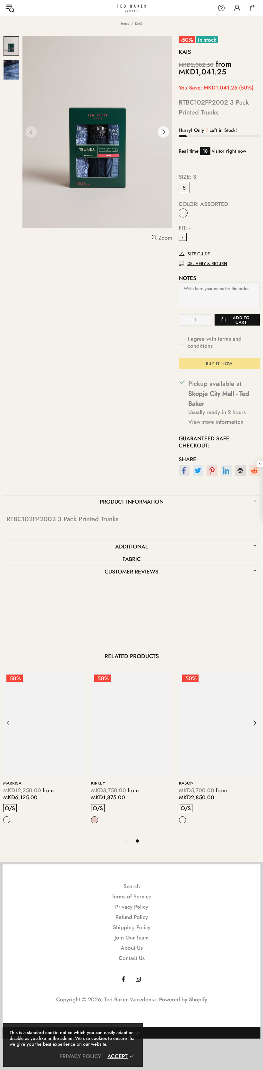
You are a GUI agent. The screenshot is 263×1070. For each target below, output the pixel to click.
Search (131, 886)
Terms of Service (131, 896)
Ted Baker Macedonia (131, 7)
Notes (187, 278)
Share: (188, 459)
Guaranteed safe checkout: (204, 442)
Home (125, 23)
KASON (186, 783)
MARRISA (12, 783)
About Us (132, 947)
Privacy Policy (131, 906)
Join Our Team (132, 937)
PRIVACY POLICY (80, 1056)
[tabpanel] (44, 754)
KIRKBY (98, 783)
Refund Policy (131, 917)
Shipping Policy (131, 927)
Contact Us (132, 958)
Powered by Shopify (183, 999)
